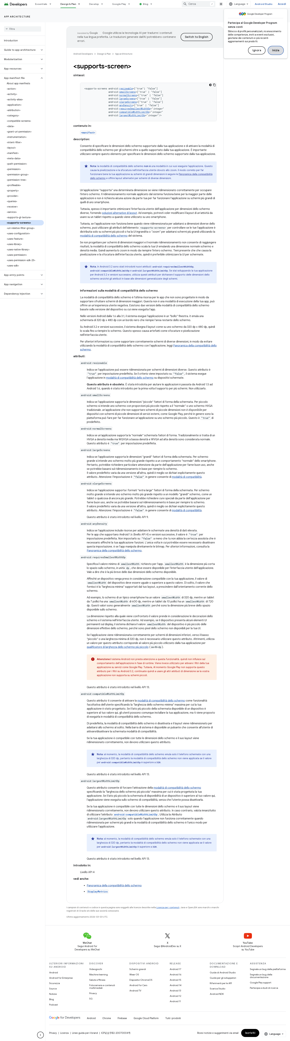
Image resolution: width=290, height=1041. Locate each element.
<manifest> (88, 132)
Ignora (256, 50)
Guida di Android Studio (223, 972)
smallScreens (127, 91)
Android (53, 972)
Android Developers (83, 53)
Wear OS (134, 974)
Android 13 (175, 990)
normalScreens (128, 95)
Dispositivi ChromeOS (140, 979)
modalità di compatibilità (187, 477)
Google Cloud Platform (146, 1018)
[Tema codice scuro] (210, 85)
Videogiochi (95, 969)
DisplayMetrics (98, 891)
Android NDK (217, 993)
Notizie (53, 993)
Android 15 (175, 979)
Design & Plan (68, 4)
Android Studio (264, 4)
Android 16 (175, 974)
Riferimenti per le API (221, 983)
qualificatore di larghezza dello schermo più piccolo (118, 647)
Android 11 (175, 1001)
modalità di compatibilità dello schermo (104, 235)
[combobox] (198, 4)
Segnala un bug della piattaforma (268, 969)
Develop (94, 4)
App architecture (17, 16)
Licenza (64, 1033)
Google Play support (260, 982)
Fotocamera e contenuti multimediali (102, 986)
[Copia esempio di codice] (214, 85)
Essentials (41, 4)
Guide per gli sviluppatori (223, 977)
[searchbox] (22, 29)
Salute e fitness (97, 979)
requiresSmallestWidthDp (134, 108)
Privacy (93, 993)
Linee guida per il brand (85, 1033)
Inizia (275, 50)
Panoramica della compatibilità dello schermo (114, 550)
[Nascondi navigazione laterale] (40, 1035)
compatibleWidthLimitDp (134, 112)
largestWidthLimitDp (132, 115)
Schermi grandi (137, 969)
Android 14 (175, 985)
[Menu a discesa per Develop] (103, 4)
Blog (145, 4)
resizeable (126, 88)
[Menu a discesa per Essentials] (51, 4)
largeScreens (127, 98)
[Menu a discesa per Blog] (152, 4)
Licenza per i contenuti (167, 907)
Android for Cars (138, 985)
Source (53, 988)
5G (91, 998)
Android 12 (175, 995)
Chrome (106, 1018)
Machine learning (98, 974)
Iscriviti (250, 1033)
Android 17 (175, 969)
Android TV (135, 990)
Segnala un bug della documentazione (261, 976)
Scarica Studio (217, 988)
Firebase (122, 1018)
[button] (20, 50)
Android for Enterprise (61, 977)
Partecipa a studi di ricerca (264, 987)
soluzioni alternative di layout (119, 213)
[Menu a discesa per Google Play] (130, 4)
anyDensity (126, 105)
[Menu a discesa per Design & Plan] (80, 4)
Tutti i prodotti (173, 1018)
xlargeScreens (128, 101)
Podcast (53, 1004)
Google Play (119, 4)
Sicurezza (54, 983)
